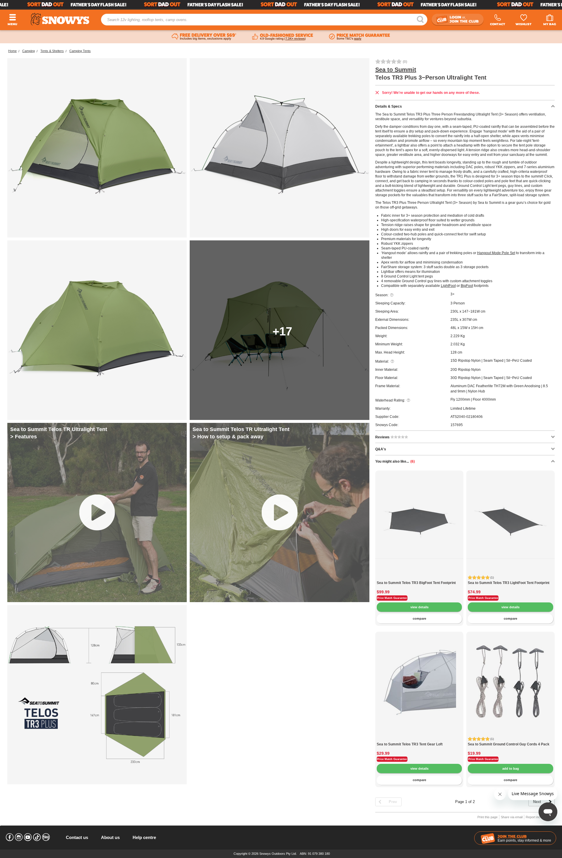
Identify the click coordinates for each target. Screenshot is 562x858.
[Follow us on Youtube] (28, 837)
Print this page (487, 817)
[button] (384, 525)
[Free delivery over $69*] (204, 37)
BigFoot (467, 286)
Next (537, 802)
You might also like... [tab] (395, 461)
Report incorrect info (540, 817)
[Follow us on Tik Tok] (37, 837)
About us (110, 837)
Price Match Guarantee (392, 598)
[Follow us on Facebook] (9, 837)
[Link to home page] (60, 19)
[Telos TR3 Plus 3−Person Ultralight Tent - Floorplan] (97, 694)
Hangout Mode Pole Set (496, 253)
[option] (419, 515)
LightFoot (448, 286)
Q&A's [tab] (380, 449)
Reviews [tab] (382, 437)
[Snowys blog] (46, 837)
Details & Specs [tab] (388, 106)
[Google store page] (282, 37)
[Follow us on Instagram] (19, 837)
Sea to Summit (395, 69)
